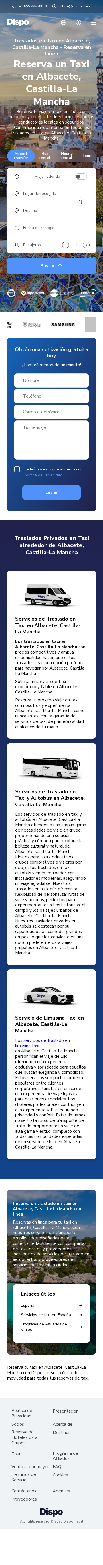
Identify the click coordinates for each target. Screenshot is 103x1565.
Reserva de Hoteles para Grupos (24, 1437)
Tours (87, 155)
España (27, 1305)
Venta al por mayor (30, 1467)
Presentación (65, 1411)
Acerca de (62, 1424)
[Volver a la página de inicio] (18, 22)
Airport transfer (21, 155)
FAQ (57, 1467)
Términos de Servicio (23, 1477)
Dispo (37, 1373)
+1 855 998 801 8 (33, 6)
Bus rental (44, 155)
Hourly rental (67, 155)
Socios (17, 1424)
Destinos (61, 1432)
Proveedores (24, 1499)
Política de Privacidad (43, 475)
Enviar (51, 492)
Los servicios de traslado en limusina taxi (42, 1043)
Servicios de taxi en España (46, 1315)
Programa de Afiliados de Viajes (44, 1326)
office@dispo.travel (76, 6)
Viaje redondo (47, 176)
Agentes (61, 1491)
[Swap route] (80, 202)
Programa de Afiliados (65, 1456)
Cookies (60, 1475)
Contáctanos (23, 1491)
